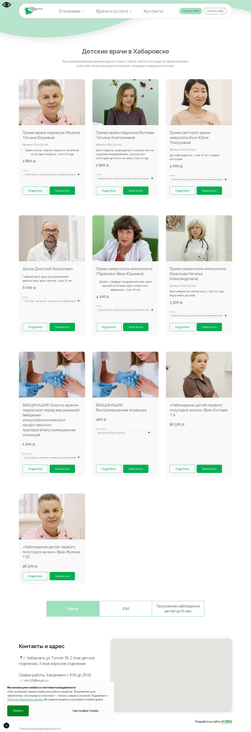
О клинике (70, 11)
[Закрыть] (6, 725)
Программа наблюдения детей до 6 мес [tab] (178, 608)
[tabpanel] (125, 337)
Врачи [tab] (73, 609)
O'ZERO (226, 722)
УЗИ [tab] (125, 609)
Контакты (153, 11)
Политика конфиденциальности (39, 728)
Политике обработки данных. (25, 699)
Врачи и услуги (112, 11)
